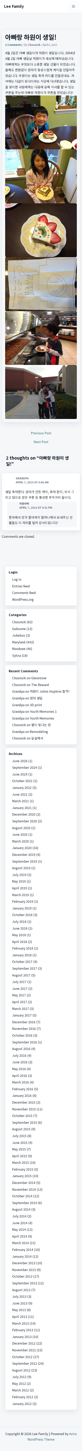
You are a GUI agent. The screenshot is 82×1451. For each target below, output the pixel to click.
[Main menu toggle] (73, 6)
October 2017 (22, 961)
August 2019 (21, 867)
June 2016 (19, 1062)
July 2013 (19, 1296)
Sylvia (16, 655)
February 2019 (22, 901)
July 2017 (19, 981)
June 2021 (19, 794)
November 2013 (24, 1269)
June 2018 (19, 928)
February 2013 (22, 1329)
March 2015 (20, 1162)
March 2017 (20, 1008)
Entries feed (21, 586)
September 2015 (24, 1122)
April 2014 (19, 1236)
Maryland (18, 642)
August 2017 (21, 975)
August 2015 (21, 1129)
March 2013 (20, 1323)
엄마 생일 (36, 698)
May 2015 (19, 1149)
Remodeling (39, 731)
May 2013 (19, 1309)
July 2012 (19, 1376)
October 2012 (22, 1356)
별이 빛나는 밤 (41, 724)
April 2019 (19, 888)
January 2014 (22, 1256)
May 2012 (19, 1383)
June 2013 (19, 1303)
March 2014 (20, 1242)
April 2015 (19, 1155)
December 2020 (23, 814)
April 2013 (19, 1316)
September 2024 (24, 767)
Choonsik (19, 621)
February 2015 (22, 1169)
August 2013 (21, 1289)
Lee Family (14, 6)
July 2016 (19, 1055)
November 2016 (24, 1028)
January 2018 (22, 955)
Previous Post (41, 433)
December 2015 (23, 1102)
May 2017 (19, 995)
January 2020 (22, 847)
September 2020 (24, 821)
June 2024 (19, 774)
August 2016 (21, 1048)
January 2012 (22, 1403)
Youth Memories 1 (43, 711)
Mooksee (18, 648)
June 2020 (19, 834)
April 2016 (19, 1075)
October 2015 (22, 1115)
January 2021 (22, 807)
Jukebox (18, 635)
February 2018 (22, 948)
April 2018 (19, 941)
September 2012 (24, 1363)
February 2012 (22, 1396)
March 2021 (20, 800)
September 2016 (24, 1042)
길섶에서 (37, 738)
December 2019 (23, 854)
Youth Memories (42, 718)
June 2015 (19, 1142)
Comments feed (24, 592)
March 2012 (20, 1390)
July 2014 (19, 1216)
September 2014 (24, 1202)
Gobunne (19, 628)
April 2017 (19, 1001)
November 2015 (24, 1109)
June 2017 (19, 988)
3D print (36, 704)
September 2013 (24, 1283)
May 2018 (19, 934)
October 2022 (22, 780)
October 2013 (22, 1276)
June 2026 (19, 760)
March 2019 (20, 894)
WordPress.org (23, 599)
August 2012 (21, 1370)
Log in (16, 579)
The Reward (40, 684)
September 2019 (24, 861)
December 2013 (23, 1262)
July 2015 (19, 1135)
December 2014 (23, 1182)
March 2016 (20, 1082)
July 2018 (19, 921)
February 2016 (22, 1088)
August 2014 (21, 1209)
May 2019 (19, 881)
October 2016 (22, 1035)
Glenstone (38, 677)
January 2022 (22, 787)
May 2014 (19, 1229)
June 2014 (19, 1222)
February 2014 (22, 1249)
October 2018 (22, 914)
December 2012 (23, 1343)
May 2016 (19, 1068)
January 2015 (22, 1175)
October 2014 (22, 1195)
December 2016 (23, 1021)
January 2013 (22, 1336)
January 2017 (22, 1015)
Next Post (41, 441)
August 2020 (21, 827)
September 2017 (24, 968)
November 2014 (24, 1189)
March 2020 (20, 841)
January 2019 (22, 908)
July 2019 (19, 874)
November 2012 (24, 1350)
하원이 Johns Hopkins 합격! (49, 691)
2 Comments (13, 45)
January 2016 (22, 1095)
